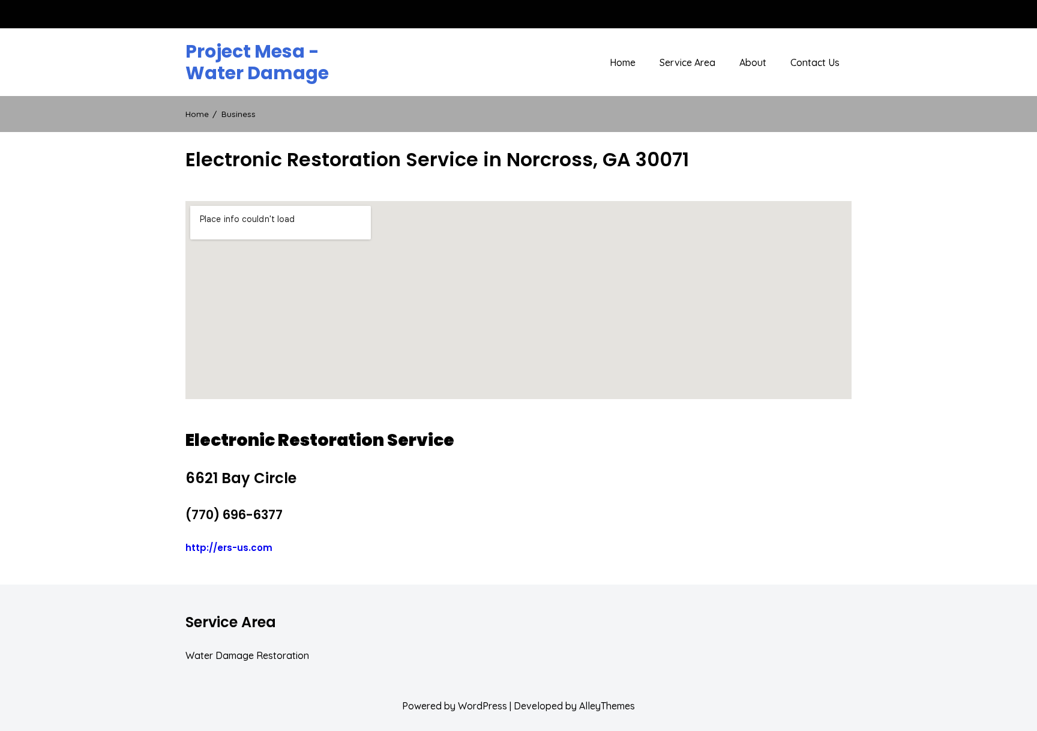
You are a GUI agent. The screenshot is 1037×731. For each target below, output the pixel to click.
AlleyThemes (607, 706)
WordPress (482, 706)
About (752, 62)
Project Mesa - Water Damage (257, 62)
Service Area (687, 62)
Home (623, 62)
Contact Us (815, 62)
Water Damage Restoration (247, 655)
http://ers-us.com (228, 547)
